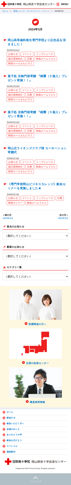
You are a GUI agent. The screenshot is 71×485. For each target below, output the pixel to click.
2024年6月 (63, 218)
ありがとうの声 (14, 434)
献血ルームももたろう (20, 63)
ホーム (5, 11)
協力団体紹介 (15, 58)
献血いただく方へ (15, 423)
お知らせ (13, 54)
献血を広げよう (14, 440)
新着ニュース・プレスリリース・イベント (31, 11)
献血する (11, 418)
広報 (29, 58)
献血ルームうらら (45, 58)
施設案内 (11, 452)
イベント (27, 54)
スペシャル (12, 446)
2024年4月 (8, 218)
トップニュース (44, 54)
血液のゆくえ (13, 429)
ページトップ (35, 481)
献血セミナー (15, 202)
